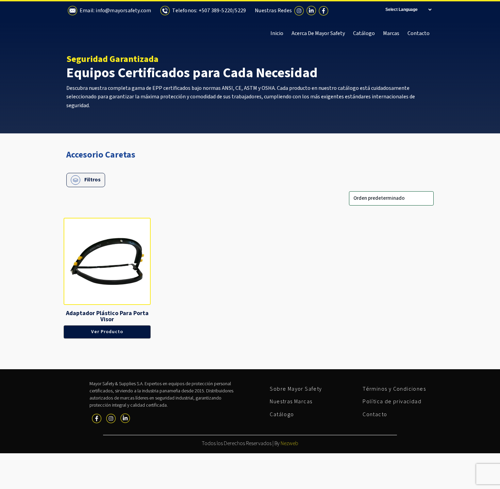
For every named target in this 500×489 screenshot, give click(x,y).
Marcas (391, 33)
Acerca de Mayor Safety (318, 33)
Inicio (276, 33)
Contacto (418, 33)
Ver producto (107, 331)
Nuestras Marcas (291, 401)
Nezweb (289, 443)
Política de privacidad (392, 401)
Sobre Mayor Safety (296, 389)
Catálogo (364, 33)
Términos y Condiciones (394, 389)
